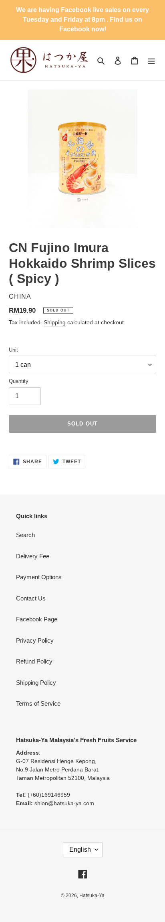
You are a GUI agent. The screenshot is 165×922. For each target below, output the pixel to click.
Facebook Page (36, 619)
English (80, 849)
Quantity (18, 381)
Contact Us (31, 598)
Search (25, 534)
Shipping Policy (36, 682)
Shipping (55, 322)
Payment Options (39, 577)
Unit (13, 350)
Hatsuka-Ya (92, 895)
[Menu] (151, 60)
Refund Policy (34, 661)
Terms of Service (38, 703)
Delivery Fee (32, 556)
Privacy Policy (35, 640)
